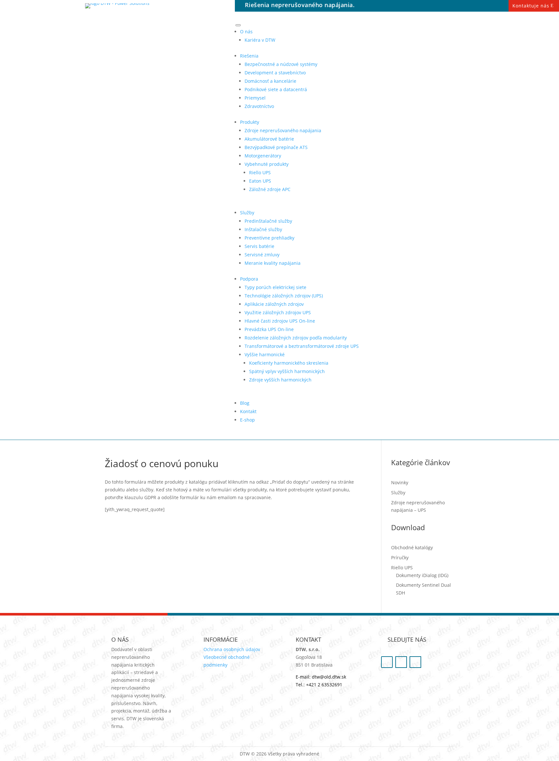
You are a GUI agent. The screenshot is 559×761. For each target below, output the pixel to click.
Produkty (249, 122)
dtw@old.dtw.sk (329, 677)
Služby (247, 212)
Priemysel (255, 98)
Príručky (400, 557)
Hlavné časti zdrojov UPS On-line (280, 321)
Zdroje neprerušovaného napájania (283, 130)
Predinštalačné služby (268, 221)
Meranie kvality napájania (273, 263)
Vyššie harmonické (265, 354)
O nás (246, 31)
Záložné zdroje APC (269, 189)
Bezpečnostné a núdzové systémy (281, 64)
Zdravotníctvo (259, 106)
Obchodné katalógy (412, 547)
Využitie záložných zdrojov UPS (278, 312)
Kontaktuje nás (530, 6)
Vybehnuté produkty (267, 164)
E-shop (247, 420)
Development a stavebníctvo (275, 73)
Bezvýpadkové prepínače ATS (276, 147)
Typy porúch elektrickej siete (275, 287)
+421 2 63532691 (324, 684)
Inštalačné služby (263, 229)
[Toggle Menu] (238, 25)
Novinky (399, 482)
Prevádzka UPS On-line (269, 329)
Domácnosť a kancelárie (270, 81)
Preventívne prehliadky (269, 238)
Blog (244, 403)
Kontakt (248, 411)
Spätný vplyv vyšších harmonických (287, 371)
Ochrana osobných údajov (231, 649)
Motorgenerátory (263, 156)
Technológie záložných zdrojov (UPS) (284, 296)
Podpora (249, 279)
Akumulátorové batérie (269, 139)
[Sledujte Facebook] (387, 662)
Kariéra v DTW (260, 40)
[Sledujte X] (401, 662)
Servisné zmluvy (262, 255)
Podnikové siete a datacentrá (276, 89)
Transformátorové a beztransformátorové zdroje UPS (302, 346)
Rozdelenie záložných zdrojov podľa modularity (296, 338)
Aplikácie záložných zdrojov (274, 304)
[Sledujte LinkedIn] (415, 662)
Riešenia (249, 56)
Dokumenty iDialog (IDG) (422, 575)
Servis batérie (259, 246)
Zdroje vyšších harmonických (280, 380)
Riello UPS (260, 172)
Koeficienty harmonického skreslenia (288, 363)
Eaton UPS (260, 181)
